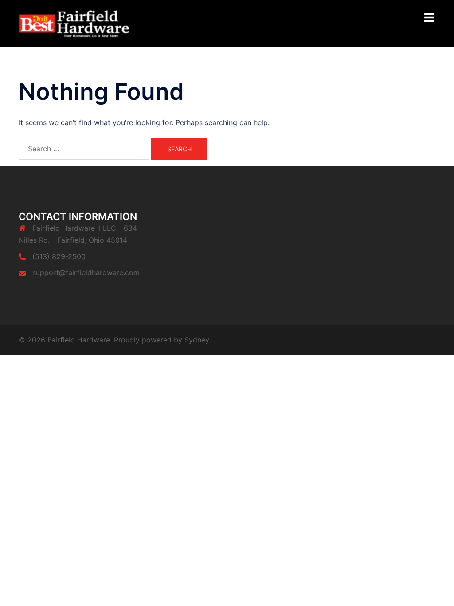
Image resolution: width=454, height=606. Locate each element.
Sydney (196, 339)
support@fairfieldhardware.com (86, 272)
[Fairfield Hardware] (84, 23)
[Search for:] (84, 149)
